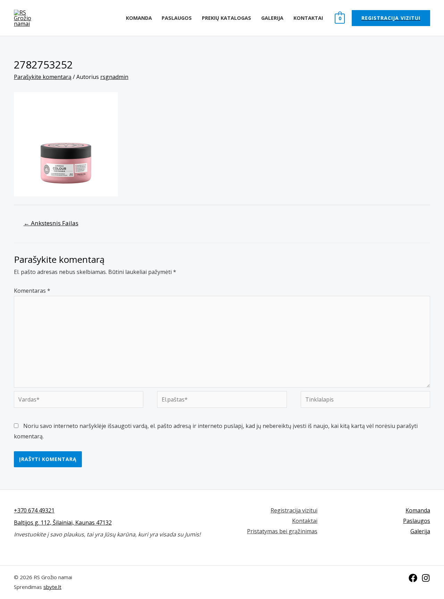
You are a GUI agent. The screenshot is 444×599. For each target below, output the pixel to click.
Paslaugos (177, 18)
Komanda (139, 18)
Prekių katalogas (226, 18)
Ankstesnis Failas (51, 223)
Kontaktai (308, 18)
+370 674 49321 (34, 510)
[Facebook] (413, 578)
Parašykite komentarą (42, 77)
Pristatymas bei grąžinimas (282, 531)
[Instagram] (425, 578)
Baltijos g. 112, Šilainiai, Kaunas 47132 (63, 522)
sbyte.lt (52, 586)
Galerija (272, 18)
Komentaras (32, 290)
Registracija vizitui (294, 510)
